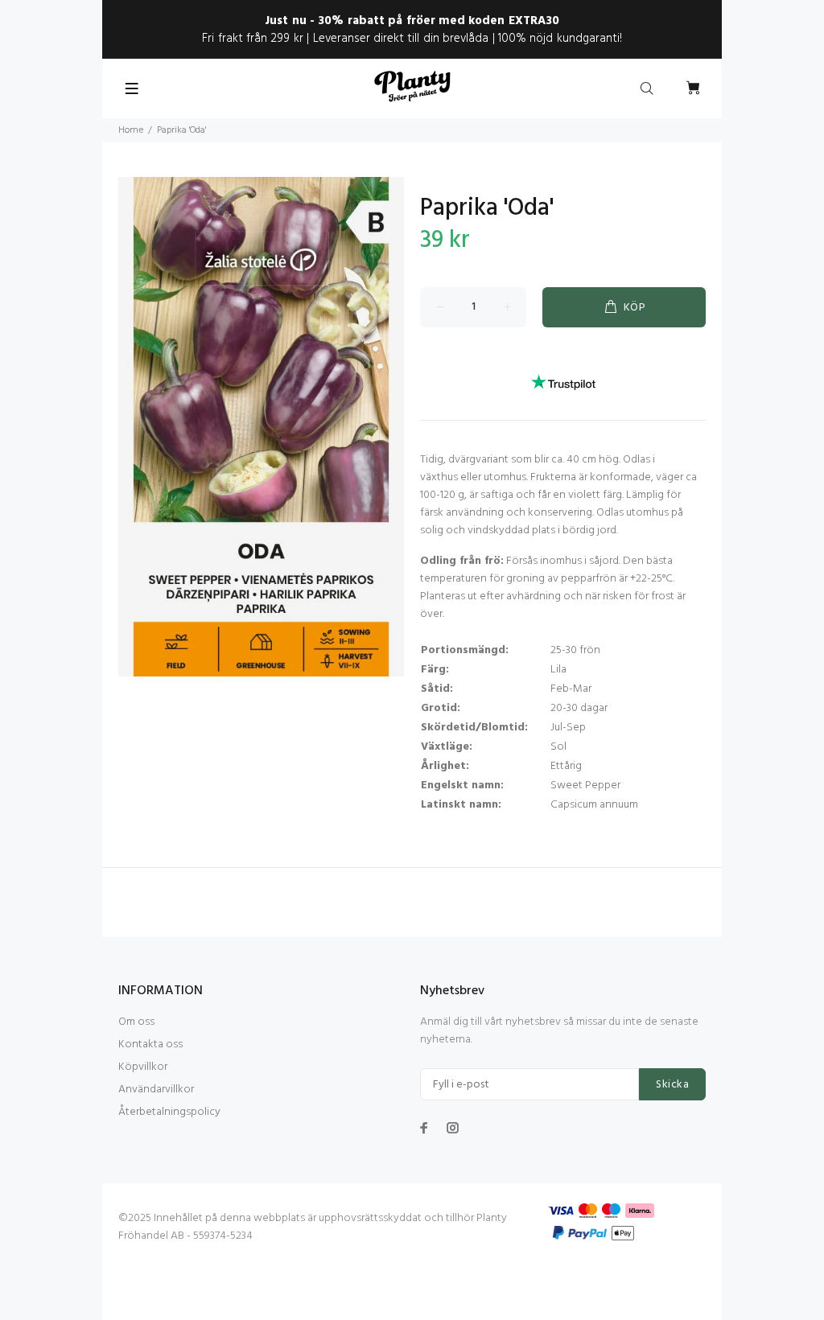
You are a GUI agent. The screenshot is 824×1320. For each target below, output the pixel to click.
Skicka (672, 1084)
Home (130, 130)
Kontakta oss (150, 1044)
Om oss (136, 1022)
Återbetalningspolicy (169, 1112)
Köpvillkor (142, 1067)
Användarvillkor (156, 1089)
